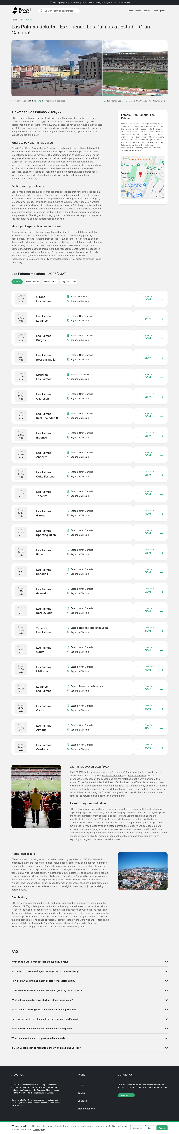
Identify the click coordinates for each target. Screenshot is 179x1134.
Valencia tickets (144, 782)
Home (130, 11)
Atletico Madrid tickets (102, 782)
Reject (150, 1128)
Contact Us (126, 1095)
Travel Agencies (159, 11)
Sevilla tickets (123, 782)
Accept (162, 1128)
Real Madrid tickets (112, 775)
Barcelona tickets (137, 775)
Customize (137, 1128)
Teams (138, 11)
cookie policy (39, 1129)
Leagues (146, 11)
